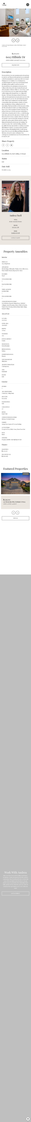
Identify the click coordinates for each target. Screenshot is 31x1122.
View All (15, 518)
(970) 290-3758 (15, 227)
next (17, 40)
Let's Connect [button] (15, 893)
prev (13, 40)
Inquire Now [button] (15, 65)
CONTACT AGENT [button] (15, 238)
